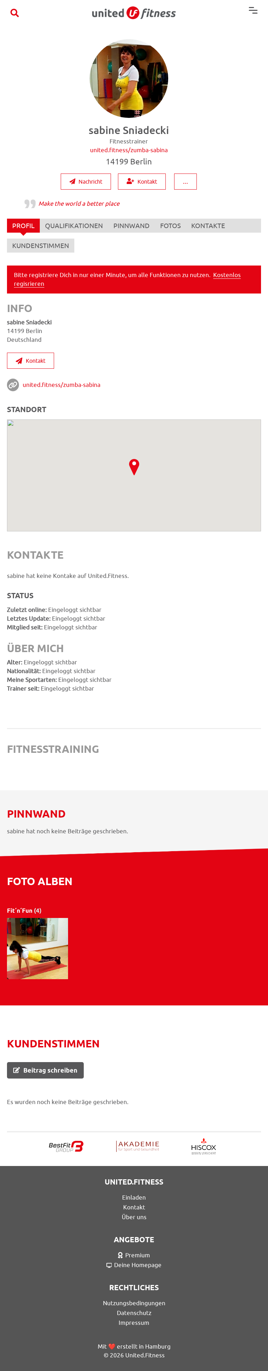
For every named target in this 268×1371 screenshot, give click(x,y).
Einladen (134, 1197)
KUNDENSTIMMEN (40, 245)
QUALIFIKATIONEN (74, 225)
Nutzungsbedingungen (134, 1303)
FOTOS (170, 225)
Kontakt (147, 181)
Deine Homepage (138, 1265)
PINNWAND (131, 225)
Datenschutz (134, 1312)
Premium (137, 1255)
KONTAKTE (208, 225)
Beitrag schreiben (50, 1070)
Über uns (134, 1217)
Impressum (134, 1322)
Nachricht (90, 181)
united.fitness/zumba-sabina (61, 384)
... (185, 181)
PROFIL (23, 225)
